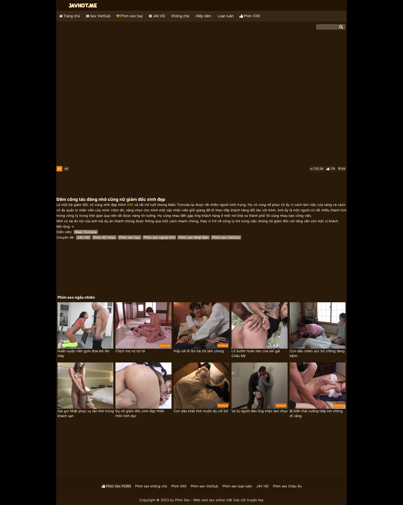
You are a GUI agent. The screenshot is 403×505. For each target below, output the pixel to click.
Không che (180, 16)
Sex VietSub (100, 16)
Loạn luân (226, 16)
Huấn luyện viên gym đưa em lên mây (83, 353)
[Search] (341, 27)
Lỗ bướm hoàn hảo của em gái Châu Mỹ (256, 353)
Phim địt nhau (104, 237)
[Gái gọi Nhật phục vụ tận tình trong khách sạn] (85, 385)
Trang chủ (71, 16)
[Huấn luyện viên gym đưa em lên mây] (85, 325)
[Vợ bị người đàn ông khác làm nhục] (259, 385)
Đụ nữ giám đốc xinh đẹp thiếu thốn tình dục (139, 413)
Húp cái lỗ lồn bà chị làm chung (199, 351)
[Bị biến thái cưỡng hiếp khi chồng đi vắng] (318, 385)
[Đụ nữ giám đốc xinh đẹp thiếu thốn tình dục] (143, 385)
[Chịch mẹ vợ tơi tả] (143, 325)
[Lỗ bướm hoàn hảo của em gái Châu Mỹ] (259, 325)
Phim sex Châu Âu (287, 486)
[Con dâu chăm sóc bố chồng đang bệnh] (318, 325)
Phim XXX (252, 16)
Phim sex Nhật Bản (193, 237)
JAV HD (159, 16)
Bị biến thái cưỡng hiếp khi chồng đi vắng (316, 413)
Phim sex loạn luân (237, 486)
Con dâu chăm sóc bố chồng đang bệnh (317, 353)
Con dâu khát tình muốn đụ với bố (201, 411)
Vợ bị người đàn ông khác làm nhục (260, 411)
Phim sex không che (151, 486)
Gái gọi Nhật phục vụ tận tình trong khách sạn (86, 413)
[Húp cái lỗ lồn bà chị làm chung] (201, 325)
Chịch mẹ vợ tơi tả (130, 351)
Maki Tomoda (86, 232)
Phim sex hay (131, 16)
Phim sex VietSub (226, 237)
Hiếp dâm (203, 16)
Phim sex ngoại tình (159, 237)
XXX (130, 205)
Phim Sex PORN (118, 486)
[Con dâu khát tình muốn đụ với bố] (201, 385)
